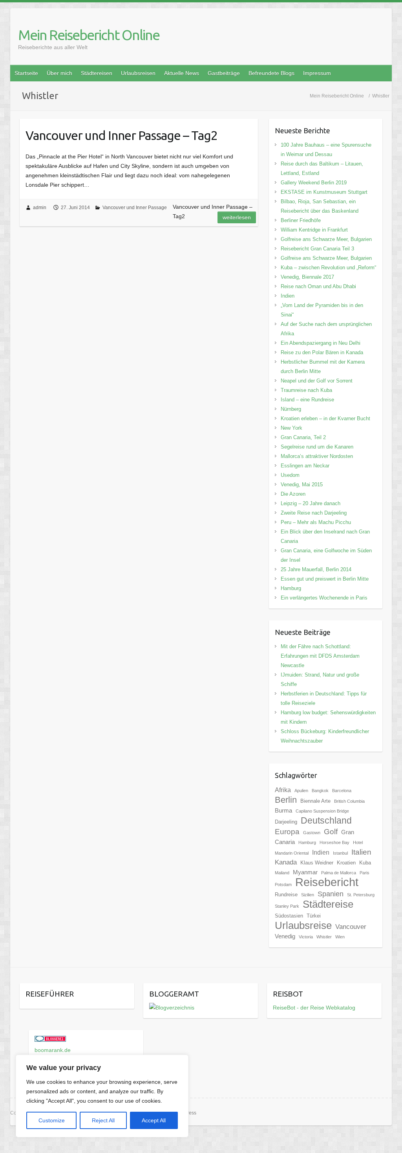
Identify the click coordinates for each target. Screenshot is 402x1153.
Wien (340, 936)
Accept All (154, 1120)
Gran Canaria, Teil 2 (303, 437)
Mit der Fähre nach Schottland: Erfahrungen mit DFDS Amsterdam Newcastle (320, 656)
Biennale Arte (315, 801)
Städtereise (328, 904)
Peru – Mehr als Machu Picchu (316, 522)
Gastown (311, 832)
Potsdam (283, 884)
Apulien (301, 790)
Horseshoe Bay (334, 842)
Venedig (285, 936)
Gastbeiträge (224, 73)
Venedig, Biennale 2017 (307, 277)
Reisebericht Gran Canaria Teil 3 (317, 249)
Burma (283, 810)
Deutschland (326, 820)
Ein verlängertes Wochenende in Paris (324, 598)
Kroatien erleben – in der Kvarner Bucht (325, 418)
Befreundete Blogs (271, 73)
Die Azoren (293, 494)
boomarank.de (53, 1050)
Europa (287, 831)
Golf (331, 831)
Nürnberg (291, 409)
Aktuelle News (181, 73)
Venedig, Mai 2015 (302, 484)
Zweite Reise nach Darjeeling (314, 513)
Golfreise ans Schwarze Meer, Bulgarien (326, 239)
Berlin (286, 800)
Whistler (324, 936)
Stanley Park (287, 906)
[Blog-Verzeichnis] (50, 1040)
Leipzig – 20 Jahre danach (310, 503)
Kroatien (346, 863)
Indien (287, 296)
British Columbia (349, 801)
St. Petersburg (361, 894)
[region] (102, 1096)
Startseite (26, 73)
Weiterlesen (237, 217)
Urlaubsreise (303, 925)
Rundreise (286, 894)
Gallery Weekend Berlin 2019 (314, 183)
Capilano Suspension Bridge (322, 811)
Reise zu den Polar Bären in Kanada (322, 352)
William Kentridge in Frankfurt (314, 230)
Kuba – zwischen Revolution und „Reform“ (328, 267)
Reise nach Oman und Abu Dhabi (318, 286)
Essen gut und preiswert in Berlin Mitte (325, 579)
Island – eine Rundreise (307, 400)
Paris (364, 872)
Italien (361, 852)
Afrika (283, 789)
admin (39, 207)
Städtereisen (96, 73)
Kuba (365, 863)
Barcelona (341, 790)
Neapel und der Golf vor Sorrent (317, 381)
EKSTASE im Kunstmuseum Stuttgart (324, 192)
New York (291, 428)
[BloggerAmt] (171, 1007)
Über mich (59, 73)
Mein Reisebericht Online (88, 35)
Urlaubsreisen (138, 73)
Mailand (282, 872)
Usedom (290, 475)
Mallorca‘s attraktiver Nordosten (317, 456)
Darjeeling (286, 822)
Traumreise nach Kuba (306, 390)
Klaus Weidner (316, 863)
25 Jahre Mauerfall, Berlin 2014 (316, 569)
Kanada (286, 862)
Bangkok (320, 790)
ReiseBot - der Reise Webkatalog (314, 1007)
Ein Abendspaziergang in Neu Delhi (320, 343)
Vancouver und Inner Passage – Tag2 (121, 135)
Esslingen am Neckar (305, 466)
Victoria (306, 936)
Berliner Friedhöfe (301, 220)
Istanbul (340, 853)
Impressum (317, 73)
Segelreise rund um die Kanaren (317, 447)
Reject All (103, 1120)
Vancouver (350, 926)
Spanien (331, 894)
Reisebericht (326, 881)
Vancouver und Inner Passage (134, 207)
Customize (51, 1120)
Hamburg (291, 588)
